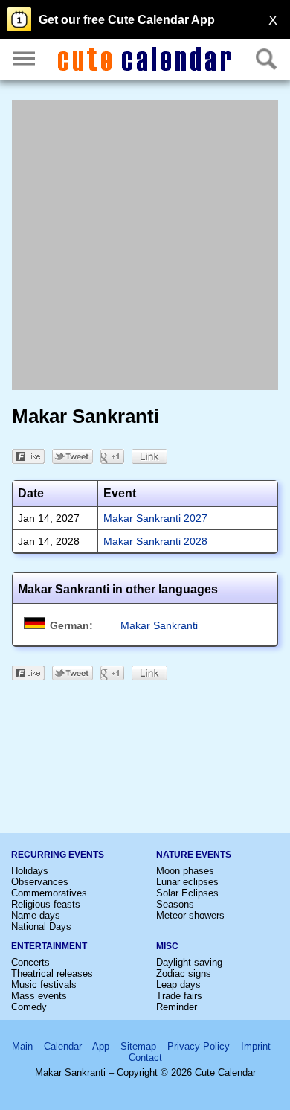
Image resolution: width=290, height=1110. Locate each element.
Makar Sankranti (159, 625)
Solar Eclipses (187, 893)
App (100, 1046)
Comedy (29, 1006)
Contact (145, 1057)
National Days (41, 926)
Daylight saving (189, 962)
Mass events (39, 995)
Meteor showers (190, 915)
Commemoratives (49, 893)
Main (22, 1046)
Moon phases (185, 870)
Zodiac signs (183, 973)
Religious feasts (45, 904)
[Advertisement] (145, 245)
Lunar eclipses (187, 881)
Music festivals (44, 984)
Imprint (256, 1046)
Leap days (178, 984)
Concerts (30, 962)
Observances (39, 881)
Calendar (63, 1046)
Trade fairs (179, 995)
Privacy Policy (198, 1046)
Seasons (175, 904)
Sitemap (138, 1046)
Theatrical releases (52, 973)
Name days (35, 915)
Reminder (176, 1006)
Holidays (29, 870)
